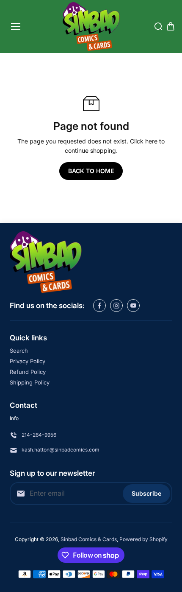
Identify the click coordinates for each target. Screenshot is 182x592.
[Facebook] (99, 305)
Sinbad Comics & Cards (89, 539)
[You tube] (133, 305)
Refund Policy (28, 371)
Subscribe (146, 493)
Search (19, 350)
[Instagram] (116, 305)
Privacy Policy (27, 361)
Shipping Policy (30, 382)
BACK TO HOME (91, 170)
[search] (158, 26)
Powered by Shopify (143, 539)
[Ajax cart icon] (170, 26)
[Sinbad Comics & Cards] (91, 26)
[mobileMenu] (15, 26)
